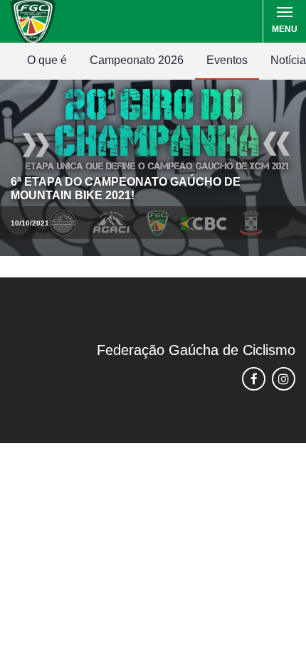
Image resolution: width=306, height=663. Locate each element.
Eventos (227, 60)
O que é (47, 60)
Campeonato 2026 (137, 60)
